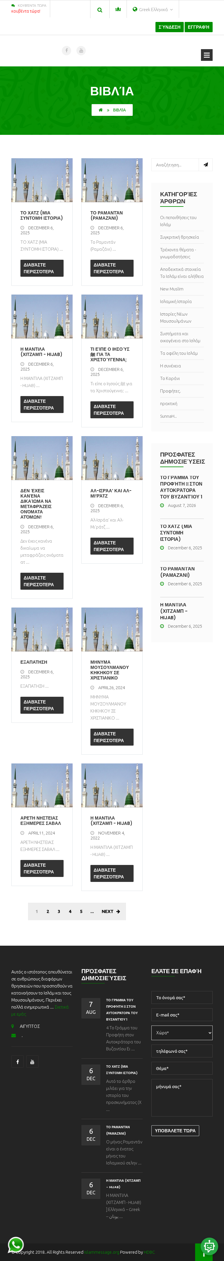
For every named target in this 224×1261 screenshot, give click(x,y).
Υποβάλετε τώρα (175, 1131)
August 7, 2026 (182, 505)
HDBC (149, 1252)
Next (107, 911)
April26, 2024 (111, 687)
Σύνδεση (170, 27)
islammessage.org (102, 1252)
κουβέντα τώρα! (25, 11)
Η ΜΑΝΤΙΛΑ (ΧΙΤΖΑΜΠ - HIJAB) (174, 611)
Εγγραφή (198, 27)
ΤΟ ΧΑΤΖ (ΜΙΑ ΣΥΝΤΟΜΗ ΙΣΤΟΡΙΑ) (176, 533)
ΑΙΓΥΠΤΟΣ (30, 1026)
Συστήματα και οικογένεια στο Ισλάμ (180, 337)
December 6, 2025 (37, 230)
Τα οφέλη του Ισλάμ (179, 353)
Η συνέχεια (170, 365)
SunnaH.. (168, 416)
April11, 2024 (41, 832)
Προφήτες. (170, 390)
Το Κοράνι (170, 378)
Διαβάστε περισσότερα (39, 268)
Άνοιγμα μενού (207, 55)
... (92, 911)
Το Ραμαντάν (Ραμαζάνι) (177, 572)
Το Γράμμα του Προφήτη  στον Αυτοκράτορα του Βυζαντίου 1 (181, 487)
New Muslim (171, 288)
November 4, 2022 (107, 835)
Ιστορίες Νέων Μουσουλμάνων (175, 318)
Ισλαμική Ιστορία (176, 301)
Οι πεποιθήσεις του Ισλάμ (178, 221)
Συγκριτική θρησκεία (179, 237)
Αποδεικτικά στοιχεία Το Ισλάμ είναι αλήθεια (182, 273)
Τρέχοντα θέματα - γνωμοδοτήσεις (178, 253)
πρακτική (168, 403)
